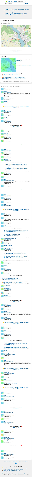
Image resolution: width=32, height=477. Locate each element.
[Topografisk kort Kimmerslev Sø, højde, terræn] (2, 419)
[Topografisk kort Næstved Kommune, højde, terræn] (2, 286)
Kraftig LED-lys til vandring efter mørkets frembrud (19, 165)
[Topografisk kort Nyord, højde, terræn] (2, 198)
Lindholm (5, 317)
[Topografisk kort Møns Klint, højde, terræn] (2, 242)
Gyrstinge (13, 373)
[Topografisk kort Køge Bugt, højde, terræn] (2, 296)
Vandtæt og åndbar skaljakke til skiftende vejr (20, 13)
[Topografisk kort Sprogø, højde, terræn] (2, 313)
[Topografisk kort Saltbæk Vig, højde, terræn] (2, 150)
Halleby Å (5, 140)
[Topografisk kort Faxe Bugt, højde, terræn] (2, 305)
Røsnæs (5, 350)
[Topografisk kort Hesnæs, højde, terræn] (2, 118)
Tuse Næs (5, 101)
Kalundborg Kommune (8, 245)
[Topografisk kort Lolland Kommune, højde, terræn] (2, 114)
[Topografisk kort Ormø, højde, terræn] (2, 331)
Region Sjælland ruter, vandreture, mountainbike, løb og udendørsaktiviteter (23, 65)
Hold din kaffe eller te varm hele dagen (14, 74)
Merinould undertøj (9, 14)
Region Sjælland (9, 89)
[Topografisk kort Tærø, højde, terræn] (2, 223)
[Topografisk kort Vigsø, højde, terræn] (2, 269)
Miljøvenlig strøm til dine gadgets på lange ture (19, 164)
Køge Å (5, 434)
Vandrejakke (5, 471)
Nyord (5, 197)
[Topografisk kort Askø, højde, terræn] (2, 202)
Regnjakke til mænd (9, 13)
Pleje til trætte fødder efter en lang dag (21, 343)
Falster (5, 176)
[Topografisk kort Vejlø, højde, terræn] (2, 454)
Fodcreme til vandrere (10, 343)
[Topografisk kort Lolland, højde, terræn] (2, 94)
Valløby (13, 438)
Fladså (5, 450)
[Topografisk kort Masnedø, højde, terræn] (2, 399)
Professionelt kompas (7, 79)
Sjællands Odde (7, 353)
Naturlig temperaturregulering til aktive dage (19, 14)
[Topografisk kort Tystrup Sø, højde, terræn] (2, 153)
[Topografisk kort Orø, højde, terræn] (2, 393)
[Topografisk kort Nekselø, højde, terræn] (2, 415)
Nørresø (5, 382)
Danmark (5, 89)
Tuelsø (5, 379)
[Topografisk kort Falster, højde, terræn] (2, 177)
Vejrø (5, 217)
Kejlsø (5, 333)
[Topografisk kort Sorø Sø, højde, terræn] (2, 377)
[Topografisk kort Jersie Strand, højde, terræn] (2, 457)
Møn (4, 88)
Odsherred (6, 133)
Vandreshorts (8, 257)
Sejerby (13, 98)
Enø (4, 421)
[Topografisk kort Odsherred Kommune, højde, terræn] (2, 338)
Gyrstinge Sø (6, 372)
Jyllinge (13, 441)
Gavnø (5, 411)
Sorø (12, 380)
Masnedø (5, 398)
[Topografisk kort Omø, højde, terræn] (2, 396)
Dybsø (5, 225)
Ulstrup (5, 261)
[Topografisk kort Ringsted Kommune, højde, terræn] (2, 289)
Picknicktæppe (8, 10)
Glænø (5, 194)
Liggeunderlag (6, 276)
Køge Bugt (6, 295)
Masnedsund (13, 399)
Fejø (4, 110)
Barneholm (6, 120)
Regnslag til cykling (9, 12)
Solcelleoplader (9, 164)
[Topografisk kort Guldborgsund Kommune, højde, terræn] (2, 249)
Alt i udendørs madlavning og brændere (19, 77)
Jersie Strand (6, 456)
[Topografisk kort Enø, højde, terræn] (2, 422)
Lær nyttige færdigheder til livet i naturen (20, 253)
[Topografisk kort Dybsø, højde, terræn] (2, 226)
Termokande (5, 74)
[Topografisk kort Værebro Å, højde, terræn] (2, 441)
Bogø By (13, 180)
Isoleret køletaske (9, 256)
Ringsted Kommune (7, 288)
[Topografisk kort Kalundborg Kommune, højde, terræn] (2, 246)
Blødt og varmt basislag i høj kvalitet (19, 231)
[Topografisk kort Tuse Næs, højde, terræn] (2, 102)
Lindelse (13, 454)
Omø (5, 395)
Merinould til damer (10, 231)
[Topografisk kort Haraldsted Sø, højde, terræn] (2, 157)
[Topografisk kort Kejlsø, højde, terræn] (2, 334)
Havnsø (13, 415)
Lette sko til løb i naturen (14, 235)
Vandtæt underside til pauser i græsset (17, 10)
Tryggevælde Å (6, 437)
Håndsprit (8, 169)
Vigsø (5, 268)
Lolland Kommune (7, 113)
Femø (5, 402)
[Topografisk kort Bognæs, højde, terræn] (2, 266)
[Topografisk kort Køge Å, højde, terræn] (2, 435)
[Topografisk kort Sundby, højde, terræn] (8, 65)
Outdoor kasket (9, 234)
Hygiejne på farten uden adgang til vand (16, 169)
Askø (5, 201)
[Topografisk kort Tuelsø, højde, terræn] (2, 380)
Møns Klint (6, 241)
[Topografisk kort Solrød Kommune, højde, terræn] (2, 137)
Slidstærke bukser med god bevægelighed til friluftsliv (18, 78)
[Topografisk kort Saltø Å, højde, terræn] (2, 431)
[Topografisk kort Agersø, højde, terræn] (2, 186)
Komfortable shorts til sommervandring (17, 257)
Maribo (12, 383)
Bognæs (5, 265)
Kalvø (5, 204)
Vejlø (5, 453)
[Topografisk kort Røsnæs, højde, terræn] (2, 351)
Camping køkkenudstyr (8, 77)
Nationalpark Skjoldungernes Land (10, 238)
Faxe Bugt (6, 304)
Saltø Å (5, 430)
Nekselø (5, 414)
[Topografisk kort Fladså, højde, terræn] (2, 451)
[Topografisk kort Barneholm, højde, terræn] (2, 121)
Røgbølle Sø (6, 159)
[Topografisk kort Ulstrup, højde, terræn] (2, 262)
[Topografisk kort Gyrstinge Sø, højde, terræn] (2, 373)
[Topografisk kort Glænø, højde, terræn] (2, 195)
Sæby (12, 361)
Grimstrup (15, 383)
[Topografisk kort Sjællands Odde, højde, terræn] (2, 354)
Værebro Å (6, 440)
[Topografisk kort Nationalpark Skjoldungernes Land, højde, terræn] (2, 239)
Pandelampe (6, 75)
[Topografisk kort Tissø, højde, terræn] (2, 362)
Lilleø (5, 213)
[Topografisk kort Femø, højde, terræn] (2, 403)
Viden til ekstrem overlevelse (16, 279)
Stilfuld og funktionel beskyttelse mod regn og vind (21, 9)
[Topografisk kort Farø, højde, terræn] (2, 328)
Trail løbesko (8, 235)
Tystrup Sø (6, 152)
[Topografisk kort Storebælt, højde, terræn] (2, 293)
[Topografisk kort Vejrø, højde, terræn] (2, 219)
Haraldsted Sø (6, 156)
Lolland (5, 91)
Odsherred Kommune (7, 337)
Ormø (5, 330)
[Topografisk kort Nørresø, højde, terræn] (2, 383)
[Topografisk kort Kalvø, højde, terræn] (2, 205)
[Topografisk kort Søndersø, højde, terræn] (2, 358)
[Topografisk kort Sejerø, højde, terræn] (2, 98)
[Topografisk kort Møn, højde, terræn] (2, 89)
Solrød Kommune (7, 136)
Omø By (13, 396)
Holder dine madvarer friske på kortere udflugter (20, 256)
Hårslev (13, 431)
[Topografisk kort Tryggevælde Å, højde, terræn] (2, 438)
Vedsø (5, 172)
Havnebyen (13, 354)
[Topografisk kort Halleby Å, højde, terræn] (2, 141)
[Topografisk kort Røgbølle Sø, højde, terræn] (2, 160)
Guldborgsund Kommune (8, 248)
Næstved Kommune (7, 285)
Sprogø (5, 311)
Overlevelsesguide (9, 253)
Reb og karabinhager (10, 167)
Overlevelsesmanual (7, 279)
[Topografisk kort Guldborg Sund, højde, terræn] (2, 131)
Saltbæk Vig (6, 149)
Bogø (5, 179)
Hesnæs (5, 117)
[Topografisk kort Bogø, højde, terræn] (2, 181)
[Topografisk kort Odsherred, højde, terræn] (2, 134)
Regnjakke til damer (9, 9)
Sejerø (5, 97)
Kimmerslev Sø (6, 418)
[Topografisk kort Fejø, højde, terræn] (2, 111)
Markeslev (13, 102)
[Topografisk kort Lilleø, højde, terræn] (2, 214)
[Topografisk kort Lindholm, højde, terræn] (2, 318)
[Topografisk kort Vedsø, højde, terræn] (2, 173)
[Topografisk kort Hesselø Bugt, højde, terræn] (2, 309)
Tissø (5, 360)
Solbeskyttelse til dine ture (16, 234)
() (23, 60)
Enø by (12, 412)
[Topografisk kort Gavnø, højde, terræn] (2, 412)
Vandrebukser (6, 78)
